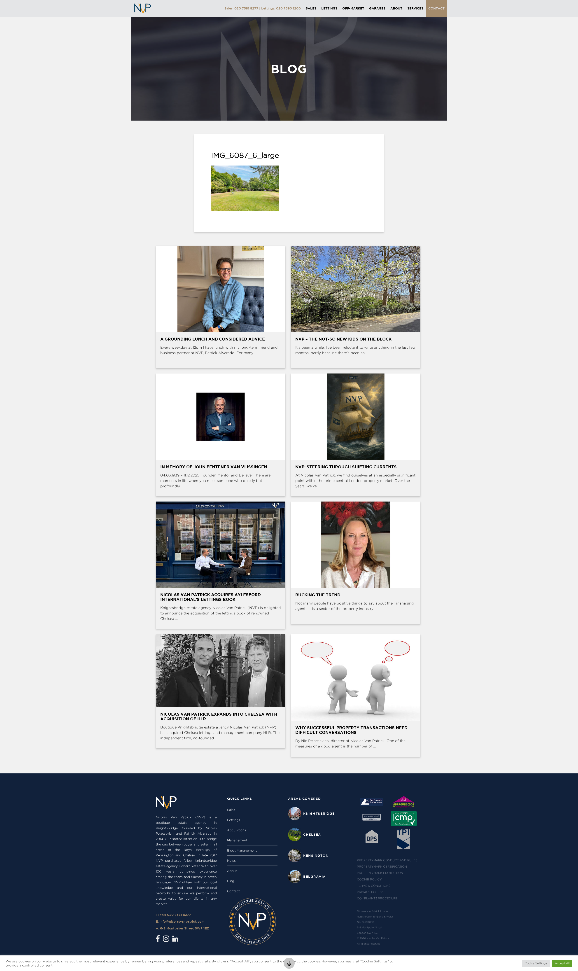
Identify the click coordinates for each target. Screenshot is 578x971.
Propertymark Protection (380, 873)
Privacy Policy (370, 892)
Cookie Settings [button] (535, 963)
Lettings (329, 8)
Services (415, 8)
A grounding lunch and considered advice (212, 339)
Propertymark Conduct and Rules (387, 860)
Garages (377, 8)
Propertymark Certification (382, 866)
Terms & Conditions (373, 885)
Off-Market (353, 8)
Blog (230, 881)
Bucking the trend (317, 595)
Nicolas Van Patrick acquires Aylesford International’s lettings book (210, 597)
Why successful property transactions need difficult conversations (351, 730)
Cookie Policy (369, 879)
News (231, 860)
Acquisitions (236, 830)
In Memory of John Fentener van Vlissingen (213, 466)
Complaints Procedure (377, 898)
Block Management (242, 850)
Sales (311, 8)
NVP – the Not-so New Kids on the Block (343, 339)
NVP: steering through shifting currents (346, 466)
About (396, 8)
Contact (436, 8)
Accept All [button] (562, 963)
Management (237, 840)
